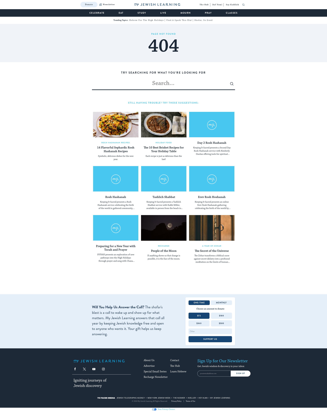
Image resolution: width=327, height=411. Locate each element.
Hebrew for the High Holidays (146, 20)
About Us (149, 360)
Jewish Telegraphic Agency (131, 398)
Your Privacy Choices (166, 409)
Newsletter (109, 4)
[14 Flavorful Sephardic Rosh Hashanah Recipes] (115, 124)
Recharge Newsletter (156, 377)
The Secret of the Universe (212, 251)
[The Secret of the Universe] (212, 228)
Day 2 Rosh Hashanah (211, 143)
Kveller (192, 398)
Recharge (164, 246)
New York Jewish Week (159, 398)
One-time (199, 302)
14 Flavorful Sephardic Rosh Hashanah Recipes (115, 149)
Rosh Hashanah (115, 197)
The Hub (175, 366)
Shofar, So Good (203, 20)
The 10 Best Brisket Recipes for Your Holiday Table (164, 149)
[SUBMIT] (231, 85)
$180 (221, 315)
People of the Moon (164, 251)
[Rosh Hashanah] (115, 179)
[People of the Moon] (163, 228)
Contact (174, 360)
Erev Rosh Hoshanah (212, 197)
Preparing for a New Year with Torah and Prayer (116, 248)
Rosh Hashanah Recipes (115, 142)
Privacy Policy (176, 401)
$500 (221, 323)
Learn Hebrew (178, 371)
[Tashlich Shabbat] (163, 179)
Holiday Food (164, 142)
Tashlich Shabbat (164, 197)
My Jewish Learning (220, 398)
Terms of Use (190, 401)
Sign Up (240, 373)
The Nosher (179, 398)
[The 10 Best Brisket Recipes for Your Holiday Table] (163, 124)
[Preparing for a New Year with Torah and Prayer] (115, 228)
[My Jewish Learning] (99, 363)
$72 (199, 315)
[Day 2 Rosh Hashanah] (212, 124)
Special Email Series (155, 371)
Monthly (221, 302)
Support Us (210, 339)
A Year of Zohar (211, 246)
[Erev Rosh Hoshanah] (212, 179)
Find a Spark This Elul (179, 20)
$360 (199, 323)
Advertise (149, 366)
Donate (89, 4)
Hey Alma (203, 398)
